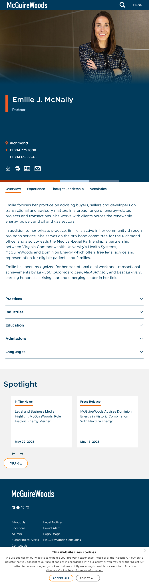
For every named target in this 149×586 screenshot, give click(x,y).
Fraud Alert (51, 528)
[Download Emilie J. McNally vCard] (27, 168)
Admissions (16, 338)
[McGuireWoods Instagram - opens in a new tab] (27, 507)
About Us (18, 522)
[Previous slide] (13, 453)
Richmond (19, 143)
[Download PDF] (7, 168)
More (15, 463)
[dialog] (74, 566)
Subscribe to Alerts (25, 540)
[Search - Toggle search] (122, 5)
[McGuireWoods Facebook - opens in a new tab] (18, 507)
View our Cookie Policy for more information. (74, 570)
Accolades (98, 189)
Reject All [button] (88, 578)
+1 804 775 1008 (20, 150)
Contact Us (19, 545)
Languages (15, 352)
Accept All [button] (61, 578)
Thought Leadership (67, 189)
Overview (13, 189)
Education (14, 325)
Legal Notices (53, 522)
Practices (13, 299)
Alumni (17, 534)
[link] (41, 422)
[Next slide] (21, 453)
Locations (18, 528)
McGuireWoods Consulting (62, 540)
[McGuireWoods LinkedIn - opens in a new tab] (13, 507)
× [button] (145, 550)
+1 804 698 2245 (21, 157)
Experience (36, 189)
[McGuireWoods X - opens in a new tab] (22, 507)
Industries (14, 312)
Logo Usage (52, 534)
